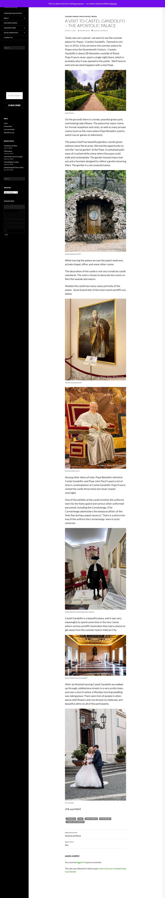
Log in (6, 123)
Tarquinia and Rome (73, 834)
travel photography (75, 822)
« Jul (6, 234)
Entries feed (8, 126)
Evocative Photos (10, 23)
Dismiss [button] (113, 3)
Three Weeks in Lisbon (11, 162)
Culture (68, 16)
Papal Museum (91, 819)
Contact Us (8, 37)
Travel (94, 16)
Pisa (69, 843)
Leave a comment (101, 31)
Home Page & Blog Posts (13, 13)
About (6, 18)
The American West (10, 146)
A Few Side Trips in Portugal (13, 157)
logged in (80, 862)
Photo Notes (84, 16)
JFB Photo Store (10, 28)
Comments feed (9, 129)
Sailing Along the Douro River (14, 167)
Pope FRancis (105, 819)
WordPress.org (9, 133)
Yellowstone (8, 151)
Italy (80, 819)
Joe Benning (85, 31)
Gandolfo (71, 819)
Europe (75, 16)
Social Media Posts (11, 32)
